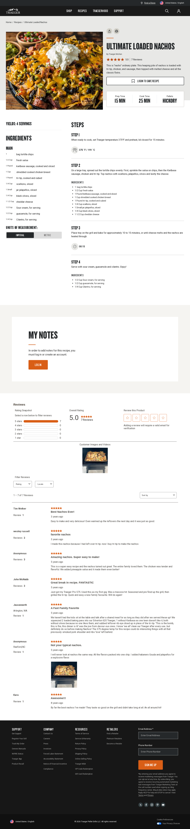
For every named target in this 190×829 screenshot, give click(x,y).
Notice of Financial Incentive (55, 764)
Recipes (82, 11)
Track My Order (18, 744)
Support (119, 11)
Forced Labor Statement (53, 754)
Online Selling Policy (83, 759)
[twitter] (140, 804)
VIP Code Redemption (84, 769)
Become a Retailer (114, 744)
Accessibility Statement (53, 759)
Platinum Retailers (114, 739)
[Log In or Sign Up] (178, 11)
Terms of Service (82, 734)
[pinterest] (157, 804)
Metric (47, 235)
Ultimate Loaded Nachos (35, 22)
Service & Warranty (83, 739)
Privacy (150, 795)
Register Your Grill (19, 739)
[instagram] (152, 804)
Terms (141, 795)
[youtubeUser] (163, 804)
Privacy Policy (80, 749)
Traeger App (17, 759)
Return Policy (80, 744)
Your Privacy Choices (171, 823)
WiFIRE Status (17, 754)
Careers (46, 739)
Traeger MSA (80, 764)
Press (45, 744)
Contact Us (48, 734)
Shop (69, 11)
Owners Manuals (19, 749)
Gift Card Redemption (84, 774)
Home (9, 22)
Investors (47, 749)
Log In (38, 365)
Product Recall (18, 764)
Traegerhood (100, 11)
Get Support (16, 734)
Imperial (20, 235)
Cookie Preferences (165, 820)
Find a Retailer (112, 734)
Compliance (48, 769)
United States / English (174, 3)
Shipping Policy (81, 754)
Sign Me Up (151, 765)
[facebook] (146, 804)
